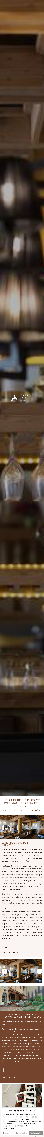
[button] (27, 790)
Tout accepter (36, 1133)
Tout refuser (8, 1133)
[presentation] (4, 971)
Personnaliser (22, 1133)
